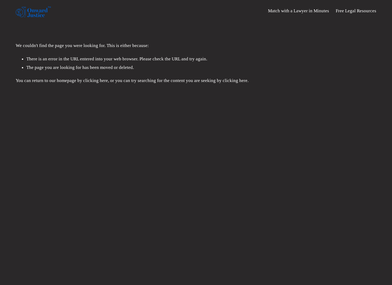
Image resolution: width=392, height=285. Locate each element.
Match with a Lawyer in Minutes (298, 10)
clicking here (95, 80)
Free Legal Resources (356, 10)
